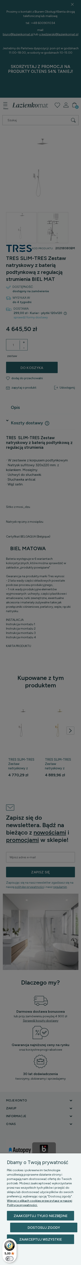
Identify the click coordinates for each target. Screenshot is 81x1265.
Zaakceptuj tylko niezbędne (41, 1216)
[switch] (9, 1258)
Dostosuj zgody (44, 1228)
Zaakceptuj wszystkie (40, 1239)
